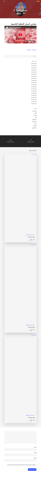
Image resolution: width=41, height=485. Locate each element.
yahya (24, 13)
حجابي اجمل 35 (34, 63)
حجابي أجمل (23, 6)
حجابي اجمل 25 (34, 84)
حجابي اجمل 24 (34, 86)
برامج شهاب (34, 119)
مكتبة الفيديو (17, 6)
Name (35, 447)
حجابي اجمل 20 (34, 95)
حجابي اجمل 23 (34, 88)
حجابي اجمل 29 (34, 76)
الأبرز (36, 117)
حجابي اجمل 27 (34, 80)
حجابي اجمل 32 (34, 69)
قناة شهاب (28, 49)
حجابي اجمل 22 (34, 90)
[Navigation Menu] (4, 1)
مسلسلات (35, 125)
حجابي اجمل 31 (34, 71)
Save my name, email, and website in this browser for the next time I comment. (21, 464)
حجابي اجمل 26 (34, 82)
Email (35, 452)
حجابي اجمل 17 (34, 101)
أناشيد (35, 113)
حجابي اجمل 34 (34, 65)
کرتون (35, 123)
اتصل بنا (35, 115)
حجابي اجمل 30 (34, 74)
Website (35, 458)
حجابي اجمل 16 (34, 103)
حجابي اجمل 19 (34, 97)
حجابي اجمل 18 (34, 99)
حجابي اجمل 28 (34, 78)
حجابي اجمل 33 (34, 67)
